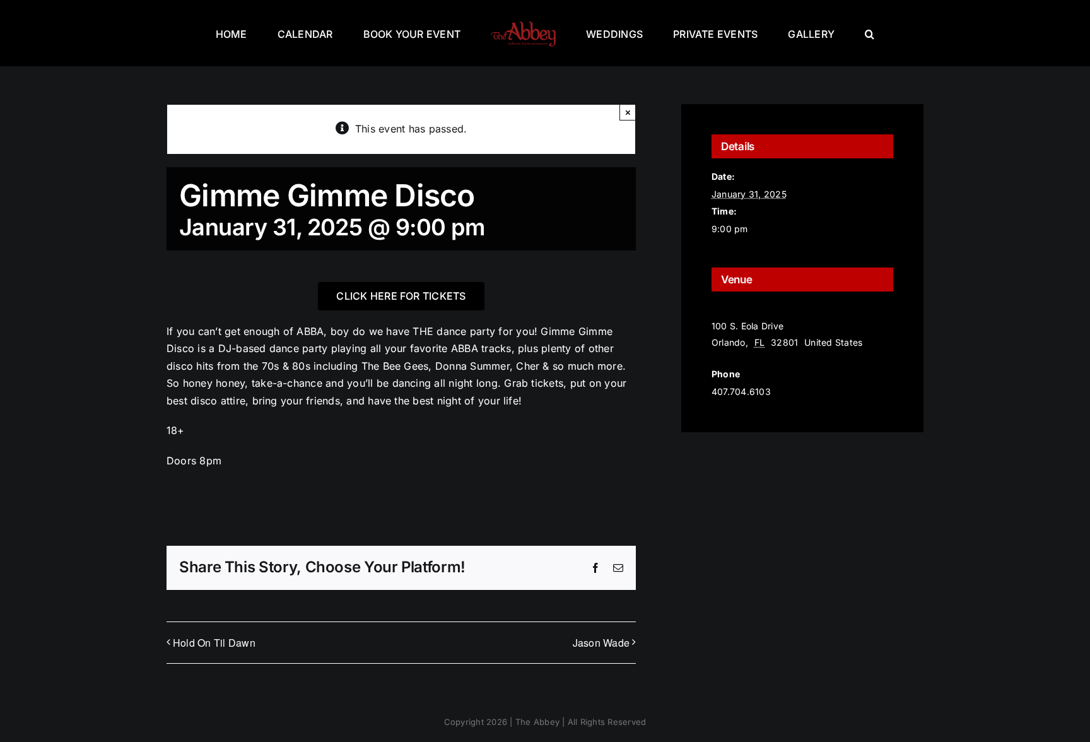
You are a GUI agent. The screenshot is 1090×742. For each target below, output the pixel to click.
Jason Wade (601, 642)
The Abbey (735, 310)
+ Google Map (750, 358)
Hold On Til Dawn (214, 642)
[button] (811, 33)
